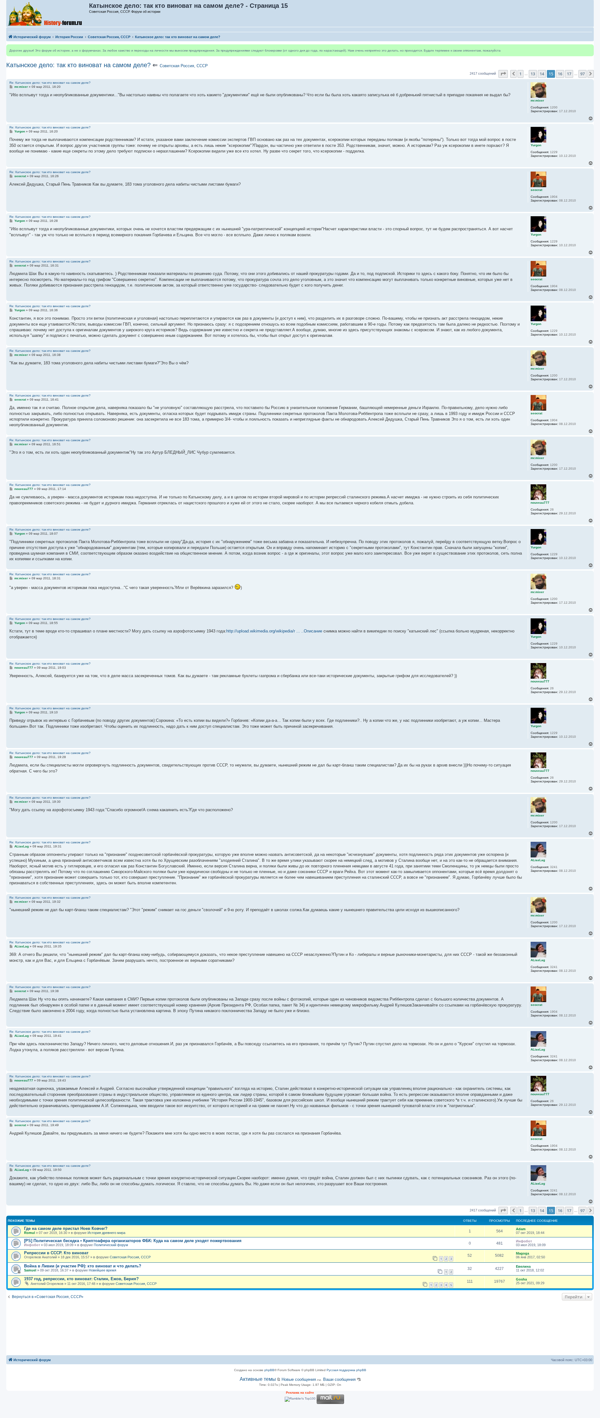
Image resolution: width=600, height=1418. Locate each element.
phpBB (269, 1370)
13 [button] (533, 74)
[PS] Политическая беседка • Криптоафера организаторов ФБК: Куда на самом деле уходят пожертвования (133, 1240)
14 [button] (542, 74)
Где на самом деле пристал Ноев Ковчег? (66, 1228)
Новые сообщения (299, 1379)
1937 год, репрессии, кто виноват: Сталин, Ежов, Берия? (81, 1278)
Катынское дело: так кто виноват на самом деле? (78, 65)
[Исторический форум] (48, 13)
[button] (503, 73)
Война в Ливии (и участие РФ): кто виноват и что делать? (82, 1266)
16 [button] (560, 74)
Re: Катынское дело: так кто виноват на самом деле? (50, 82)
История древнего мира (106, 1233)
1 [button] (520, 74)
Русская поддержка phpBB (346, 1370)
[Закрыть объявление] (589, 49)
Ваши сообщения (339, 1379)
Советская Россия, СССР (184, 65)
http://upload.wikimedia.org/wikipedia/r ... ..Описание (274, 631)
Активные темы (258, 1379)
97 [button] (582, 74)
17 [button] (569, 74)
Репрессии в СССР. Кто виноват (56, 1253)
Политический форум (111, 1245)
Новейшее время (102, 1270)
